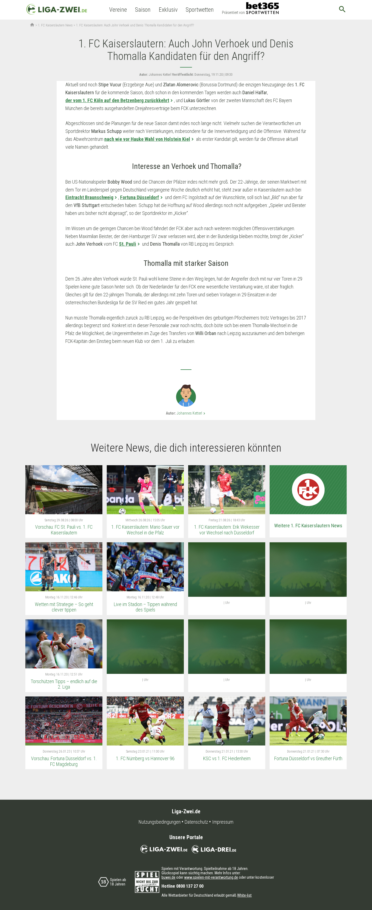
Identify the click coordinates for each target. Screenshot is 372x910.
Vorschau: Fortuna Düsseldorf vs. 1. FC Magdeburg (64, 761)
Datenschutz (196, 822)
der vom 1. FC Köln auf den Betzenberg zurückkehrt (117, 100)
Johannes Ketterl (191, 413)
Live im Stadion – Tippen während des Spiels (145, 607)
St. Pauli (127, 244)
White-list (244, 895)
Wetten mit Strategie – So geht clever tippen (64, 607)
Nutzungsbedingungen (160, 822)
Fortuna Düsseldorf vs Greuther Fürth (308, 758)
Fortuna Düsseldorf (139, 197)
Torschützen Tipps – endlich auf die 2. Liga (64, 684)
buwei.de (168, 877)
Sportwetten (200, 9)
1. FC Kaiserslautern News (55, 25)
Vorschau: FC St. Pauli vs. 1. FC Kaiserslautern (64, 529)
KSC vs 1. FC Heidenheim (227, 758)
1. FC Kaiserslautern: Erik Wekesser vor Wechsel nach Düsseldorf (227, 529)
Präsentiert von (233, 12)
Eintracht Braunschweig (89, 197)
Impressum (222, 822)
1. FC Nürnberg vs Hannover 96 (145, 758)
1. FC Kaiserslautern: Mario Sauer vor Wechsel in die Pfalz (145, 529)
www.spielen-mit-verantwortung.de (211, 877)
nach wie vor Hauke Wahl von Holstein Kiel (147, 139)
